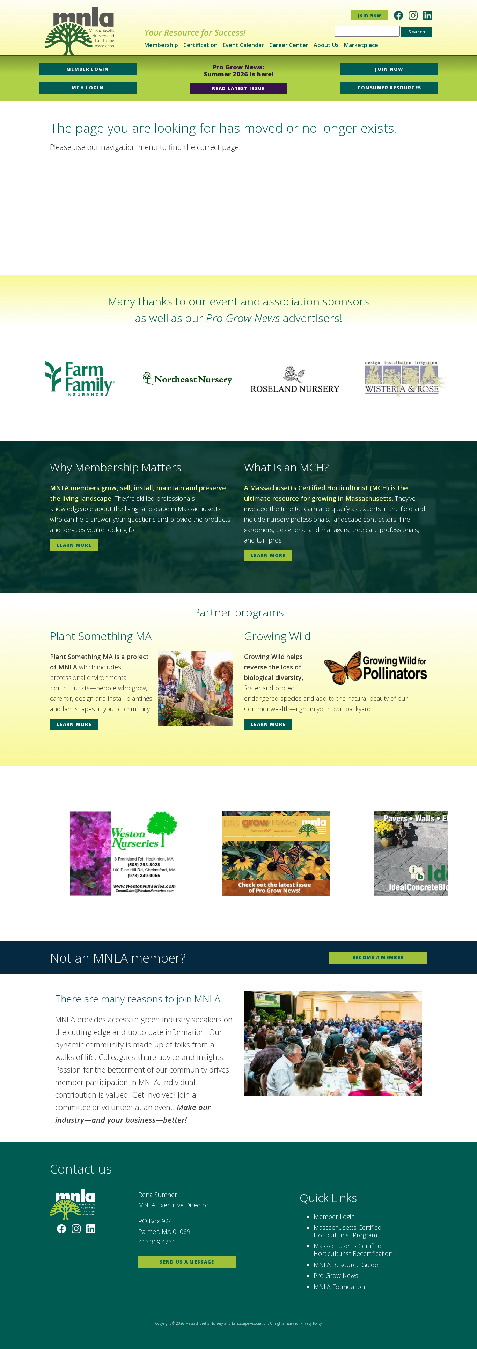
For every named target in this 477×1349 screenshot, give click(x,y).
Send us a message (187, 1262)
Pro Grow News (336, 1275)
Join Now (369, 15)
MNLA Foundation (339, 1286)
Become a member (378, 957)
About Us (326, 45)
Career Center (288, 45)
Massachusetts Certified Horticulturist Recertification (353, 1250)
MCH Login (88, 87)
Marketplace (361, 45)
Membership (161, 45)
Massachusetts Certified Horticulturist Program (348, 1231)
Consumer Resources (389, 87)
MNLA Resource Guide (346, 1264)
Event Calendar (243, 45)
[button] (10, 378)
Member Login (87, 69)
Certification (200, 45)
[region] (238, 378)
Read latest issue (238, 88)
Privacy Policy (311, 1323)
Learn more (74, 545)
